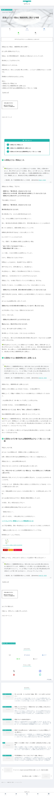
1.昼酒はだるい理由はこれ (16, 144)
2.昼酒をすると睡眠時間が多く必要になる (20, 148)
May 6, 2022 (42, 180)
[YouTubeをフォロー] (14, 674)
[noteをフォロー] (40, 674)
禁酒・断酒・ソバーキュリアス (9, 643)
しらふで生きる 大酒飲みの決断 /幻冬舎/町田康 (12, 545)
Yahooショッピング (17, 549)
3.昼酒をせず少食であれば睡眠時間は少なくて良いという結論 (25, 151)
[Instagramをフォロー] (40, 671)
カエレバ (8, 547)
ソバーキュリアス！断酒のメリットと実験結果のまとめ (17, 521)
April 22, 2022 (43, 378)
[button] (35, 33)
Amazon (10, 549)
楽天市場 (5, 549)
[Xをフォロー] (14, 671)
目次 (26, 140)
